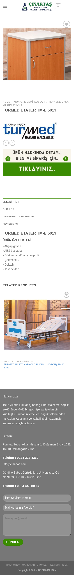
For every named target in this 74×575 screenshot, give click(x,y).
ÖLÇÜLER (8, 209)
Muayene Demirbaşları (29, 101)
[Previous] (6, 92)
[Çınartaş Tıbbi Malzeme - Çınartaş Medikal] (37, 6)
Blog (64, 565)
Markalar (28, 565)
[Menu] (5, 6)
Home (6, 101)
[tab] (37, 202)
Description (11, 202)
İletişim (55, 565)
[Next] (16, 92)
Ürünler (42, 565)
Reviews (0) (10, 223)
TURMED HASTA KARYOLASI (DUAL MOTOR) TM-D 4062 (34, 366)
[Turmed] (30, 131)
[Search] (58, 6)
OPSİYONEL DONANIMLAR (18, 216)
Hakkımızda (13, 565)
